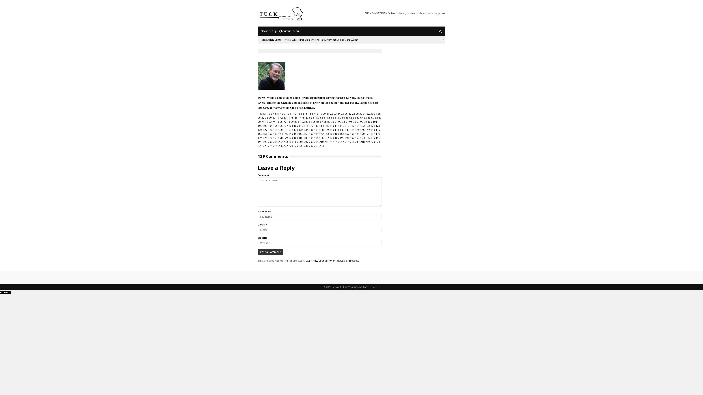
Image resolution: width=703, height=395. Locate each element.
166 (342, 134)
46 (295, 117)
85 (314, 121)
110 (301, 125)
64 (361, 117)
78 (288, 121)
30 (360, 113)
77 (284, 121)
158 (301, 134)
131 (285, 129)
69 (380, 117)
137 (316, 129)
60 (347, 117)
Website (262, 237)
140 (332, 129)
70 (259, 121)
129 (275, 129)
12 (294, 113)
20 (324, 113)
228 (291, 146)
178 (280, 138)
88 (325, 121)
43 (284, 117)
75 (277, 121)
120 (352, 125)
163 (326, 134)
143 (347, 129)
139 (326, 129)
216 (352, 142)
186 (321, 138)
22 (331, 113)
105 (275, 125)
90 (332, 121)
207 (306, 142)
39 (270, 117)
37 (262, 117)
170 (362, 134)
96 (354, 121)
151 (265, 134)
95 (350, 121)
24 (338, 113)
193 (357, 138)
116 (332, 125)
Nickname (264, 211)
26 (346, 113)
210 (321, 142)
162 (321, 134)
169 (357, 134)
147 (367, 129)
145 (357, 129)
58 (339, 117)
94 (347, 121)
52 (317, 117)
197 (378, 138)
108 (291, 125)
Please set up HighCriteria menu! (280, 31)
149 (378, 129)
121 (357, 125)
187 (326, 138)
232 (311, 146)
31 (364, 113)
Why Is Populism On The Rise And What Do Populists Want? (325, 39)
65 (365, 117)
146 (362, 129)
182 (301, 138)
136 (311, 129)
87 (321, 121)
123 (367, 125)
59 (343, 117)
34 (375, 113)
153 (275, 134)
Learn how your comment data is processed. (332, 260)
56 (332, 117)
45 (292, 117)
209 (316, 142)
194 (362, 138)
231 (306, 146)
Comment (264, 175)
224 (270, 146)
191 (347, 138)
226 (280, 146)
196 (373, 138)
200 (270, 142)
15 (305, 113)
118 (342, 125)
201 (275, 142)
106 (280, 125)
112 (311, 125)
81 (299, 121)
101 (375, 121)
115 (326, 125)
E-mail (262, 224)
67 (372, 117)
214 (342, 142)
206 (301, 142)
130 (280, 129)
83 (306, 121)
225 (275, 146)
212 (332, 142)
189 (337, 138)
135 (306, 129)
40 (273, 117)
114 (321, 125)
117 (337, 125)
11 (291, 113)
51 (314, 117)
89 (328, 121)
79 (292, 121)
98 (361, 121)
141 (337, 129)
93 (343, 121)
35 (379, 113)
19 (320, 113)
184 (311, 138)
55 (328, 117)
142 (342, 129)
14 (302, 113)
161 (316, 134)
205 (296, 142)
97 (358, 121)
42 (281, 117)
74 (273, 121)
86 (317, 121)
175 (265, 138)
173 (378, 134)
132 (291, 129)
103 (265, 125)
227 (285, 146)
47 (299, 117)
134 (301, 129)
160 (311, 134)
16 (309, 113)
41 (277, 117)
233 (316, 146)
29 (357, 113)
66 (369, 117)
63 (358, 117)
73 (270, 121)
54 (325, 117)
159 (306, 134)
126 (260, 129)
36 (259, 117)
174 (260, 138)
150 (260, 134)
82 (303, 121)
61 (350, 117)
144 (352, 129)
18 (316, 113)
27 (349, 113)
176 (270, 138)
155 (285, 134)
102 (260, 125)
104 (270, 125)
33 (371, 113)
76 (281, 121)
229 (296, 146)
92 (339, 121)
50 (310, 117)
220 (373, 142)
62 (354, 117)
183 (306, 138)
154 (280, 134)
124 (373, 125)
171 (367, 134)
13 (298, 113)
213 (337, 142)
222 (260, 146)
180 (291, 138)
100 (370, 121)
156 (291, 134)
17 (313, 113)
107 (285, 125)
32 (368, 113)
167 (347, 134)
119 (347, 125)
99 (365, 121)
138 (321, 129)
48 (303, 117)
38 (266, 117)
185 (316, 138)
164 (332, 134)
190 (342, 138)
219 (367, 142)
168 (352, 134)
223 (265, 146)
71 (262, 121)
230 (301, 146)
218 (362, 142)
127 (265, 129)
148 (373, 129)
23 (335, 113)
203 (285, 142)
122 (362, 125)
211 (326, 142)
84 (310, 121)
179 (285, 138)
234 (321, 146)
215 (347, 142)
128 (270, 129)
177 (275, 138)
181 (296, 138)
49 (306, 117)
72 (266, 121)
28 (353, 113)
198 (260, 142)
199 (265, 142)
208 (311, 142)
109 (296, 125)
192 (352, 138)
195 (367, 138)
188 (332, 138)
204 (291, 142)
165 (337, 134)
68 (376, 117)
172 (373, 134)
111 (306, 125)
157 (296, 134)
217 (357, 142)
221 (378, 142)
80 (295, 121)
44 (288, 117)
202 (280, 142)
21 (327, 113)
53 (321, 117)
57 (336, 117)
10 (287, 113)
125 (378, 125)
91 (336, 121)
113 (316, 125)
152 (270, 134)
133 (296, 129)
